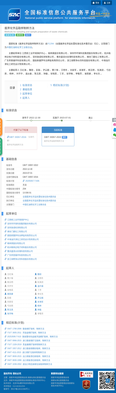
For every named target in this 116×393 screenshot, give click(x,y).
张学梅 (10, 313)
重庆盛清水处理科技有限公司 (20, 251)
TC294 (50, 43)
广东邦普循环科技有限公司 (19, 255)
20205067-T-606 (32, 181)
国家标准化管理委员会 (60, 380)
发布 (31, 117)
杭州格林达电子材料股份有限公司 (22, 247)
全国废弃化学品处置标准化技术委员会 (39, 197)
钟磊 (39, 309)
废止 (91, 117)
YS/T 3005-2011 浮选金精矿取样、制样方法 (26, 333)
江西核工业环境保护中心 (18, 220)
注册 (108, 2)
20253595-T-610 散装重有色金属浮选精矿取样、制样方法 (32, 336)
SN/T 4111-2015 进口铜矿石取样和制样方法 (26, 352)
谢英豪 (10, 294)
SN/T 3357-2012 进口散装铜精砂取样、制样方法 (28, 348)
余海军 (40, 302)
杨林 (39, 306)
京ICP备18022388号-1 (20, 389)
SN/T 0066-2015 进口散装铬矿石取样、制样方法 (28, 340)
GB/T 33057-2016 (18, 137)
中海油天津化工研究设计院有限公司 (23, 239)
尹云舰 (40, 298)
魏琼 (39, 274)
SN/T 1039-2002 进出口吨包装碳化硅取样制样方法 (29, 364)
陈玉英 (10, 309)
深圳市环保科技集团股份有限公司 (22, 223)
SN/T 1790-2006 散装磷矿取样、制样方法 (25, 329)
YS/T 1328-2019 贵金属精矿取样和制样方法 (26, 344)
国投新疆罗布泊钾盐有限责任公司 (22, 235)
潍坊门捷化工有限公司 (17, 231)
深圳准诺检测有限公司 (17, 227)
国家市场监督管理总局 (60, 377)
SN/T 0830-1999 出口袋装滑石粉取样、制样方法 (28, 360)
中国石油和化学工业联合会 (19, 47)
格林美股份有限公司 (16, 243)
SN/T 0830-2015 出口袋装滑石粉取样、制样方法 (28, 356)
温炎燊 (40, 286)
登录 (97, 2)
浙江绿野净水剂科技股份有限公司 (22, 259)
